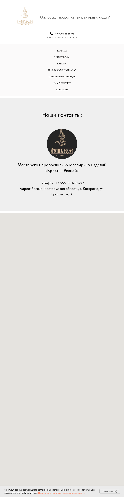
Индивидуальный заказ (62, 70)
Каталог (62, 64)
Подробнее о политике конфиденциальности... (61, 493)
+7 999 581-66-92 (64, 33)
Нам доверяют (62, 83)
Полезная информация (62, 77)
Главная (62, 51)
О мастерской (62, 57)
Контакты (62, 90)
